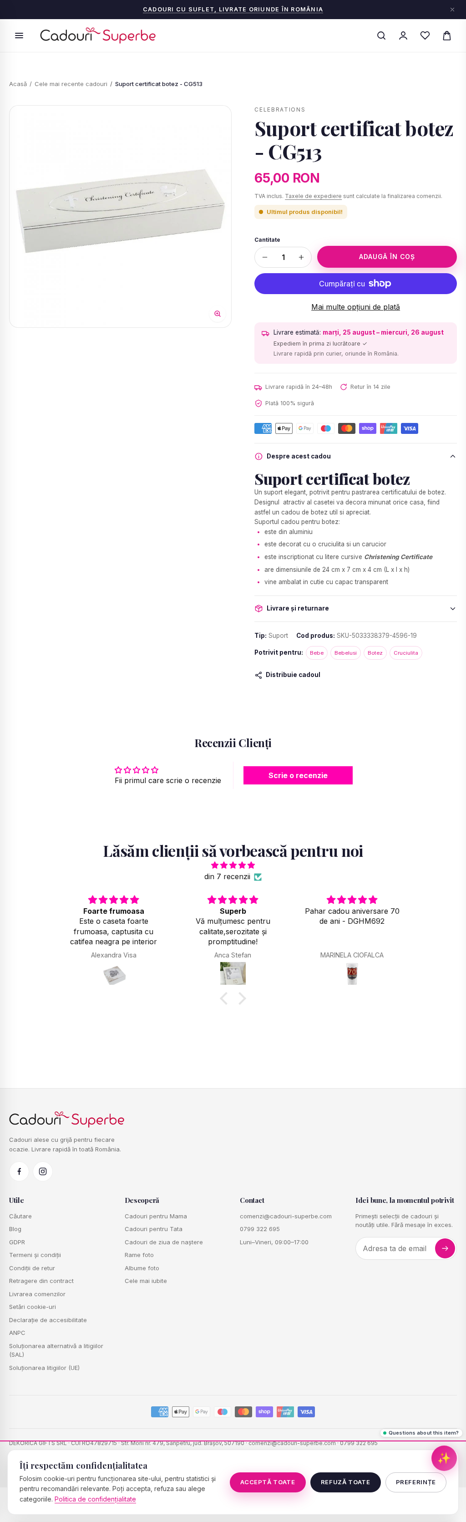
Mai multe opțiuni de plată (355, 306)
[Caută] (381, 35)
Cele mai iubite (146, 1280)
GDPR (17, 1242)
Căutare (20, 1216)
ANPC (17, 1332)
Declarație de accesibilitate (48, 1319)
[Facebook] (19, 1171)
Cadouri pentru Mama (156, 1216)
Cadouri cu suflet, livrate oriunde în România (233, 9)
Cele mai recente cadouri (71, 83)
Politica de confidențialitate (95, 1499)
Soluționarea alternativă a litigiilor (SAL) (56, 1350)
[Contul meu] (403, 35)
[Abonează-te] (445, 1248)
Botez (375, 653)
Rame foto (139, 1254)
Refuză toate (345, 1482)
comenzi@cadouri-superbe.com (286, 1216)
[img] (233, 865)
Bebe (317, 653)
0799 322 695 (260, 1228)
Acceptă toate (267, 1482)
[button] (226, 998)
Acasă (18, 83)
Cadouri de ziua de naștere (164, 1242)
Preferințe (416, 1482)
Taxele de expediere (313, 196)
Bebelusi (345, 653)
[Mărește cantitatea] (301, 257)
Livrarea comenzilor (37, 1294)
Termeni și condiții (35, 1254)
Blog (15, 1228)
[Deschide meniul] (19, 35)
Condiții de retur (32, 1268)
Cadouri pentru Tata (153, 1228)
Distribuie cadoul (293, 674)
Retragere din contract (41, 1280)
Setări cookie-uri (32, 1306)
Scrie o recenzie (298, 775)
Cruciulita (406, 653)
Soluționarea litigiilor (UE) (44, 1367)
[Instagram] (43, 1171)
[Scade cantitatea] (265, 257)
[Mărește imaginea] (120, 216)
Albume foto (142, 1268)
